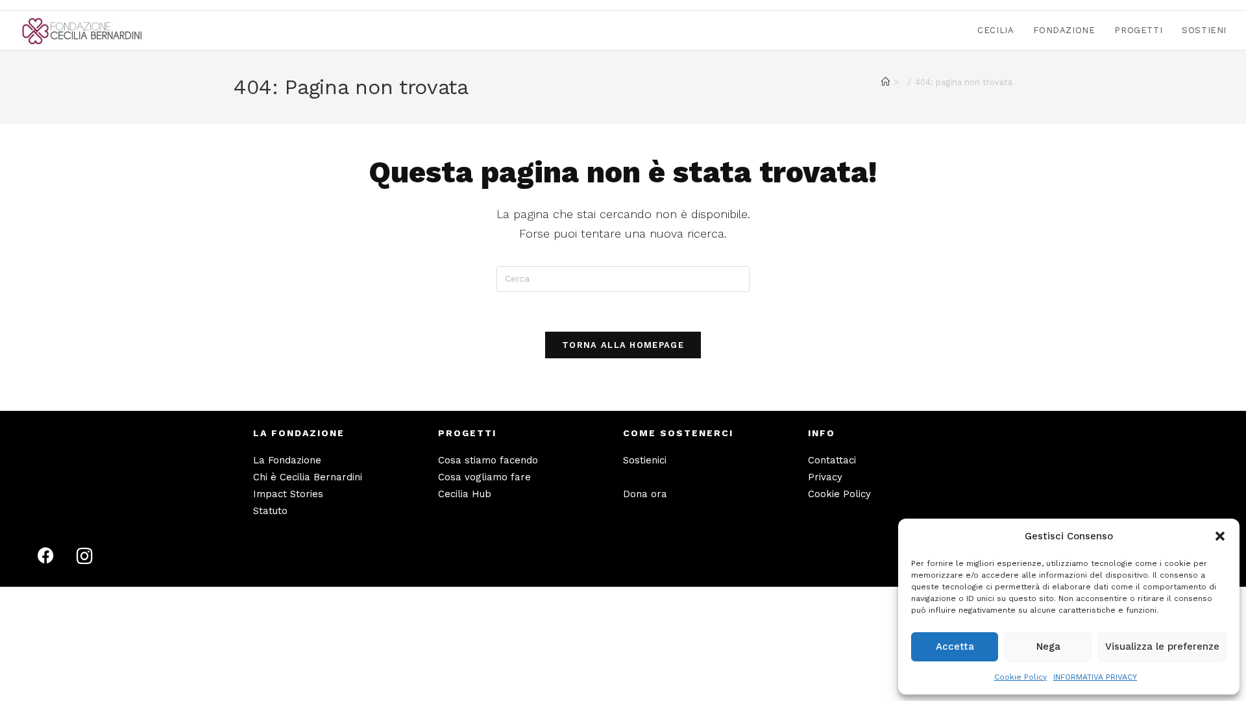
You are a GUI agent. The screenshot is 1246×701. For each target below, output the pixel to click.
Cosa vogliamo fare (484, 477)
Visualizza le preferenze (1162, 646)
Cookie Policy (1020, 677)
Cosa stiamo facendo (488, 460)
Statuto (270, 511)
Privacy (825, 477)
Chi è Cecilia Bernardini (307, 477)
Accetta (955, 646)
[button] (1220, 536)
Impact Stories (288, 494)
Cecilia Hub (464, 494)
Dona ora (645, 494)
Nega (1048, 646)
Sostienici (644, 460)
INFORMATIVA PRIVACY (1095, 677)
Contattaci (832, 460)
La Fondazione (287, 460)
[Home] (885, 82)
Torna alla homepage (623, 345)
